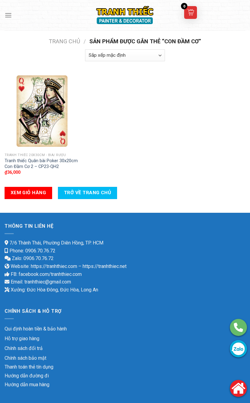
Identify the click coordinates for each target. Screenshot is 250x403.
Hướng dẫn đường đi (27, 376)
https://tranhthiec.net (105, 266)
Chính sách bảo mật (25, 358)
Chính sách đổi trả (24, 348)
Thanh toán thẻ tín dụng (29, 367)
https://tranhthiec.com (54, 266)
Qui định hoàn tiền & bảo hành (36, 329)
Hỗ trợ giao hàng (22, 338)
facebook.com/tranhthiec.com (50, 274)
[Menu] (8, 15)
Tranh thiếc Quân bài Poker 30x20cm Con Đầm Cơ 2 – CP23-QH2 (41, 163)
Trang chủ (64, 41)
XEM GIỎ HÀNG (28, 192)
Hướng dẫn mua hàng (27, 384)
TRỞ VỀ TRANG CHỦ (87, 192)
